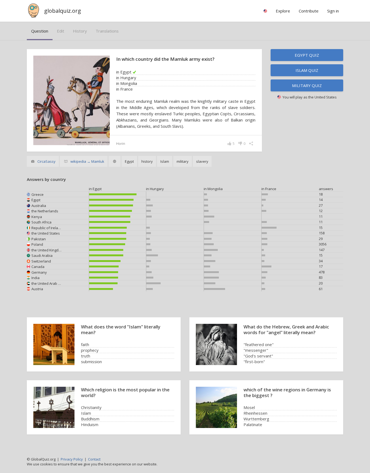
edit (60, 31)
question (39, 31)
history (80, 31)
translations (107, 31)
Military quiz (307, 85)
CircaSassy (46, 161)
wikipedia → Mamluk (87, 161)
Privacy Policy (72, 459)
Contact (94, 459)
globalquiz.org (62, 10)
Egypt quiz (307, 55)
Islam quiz (307, 70)
